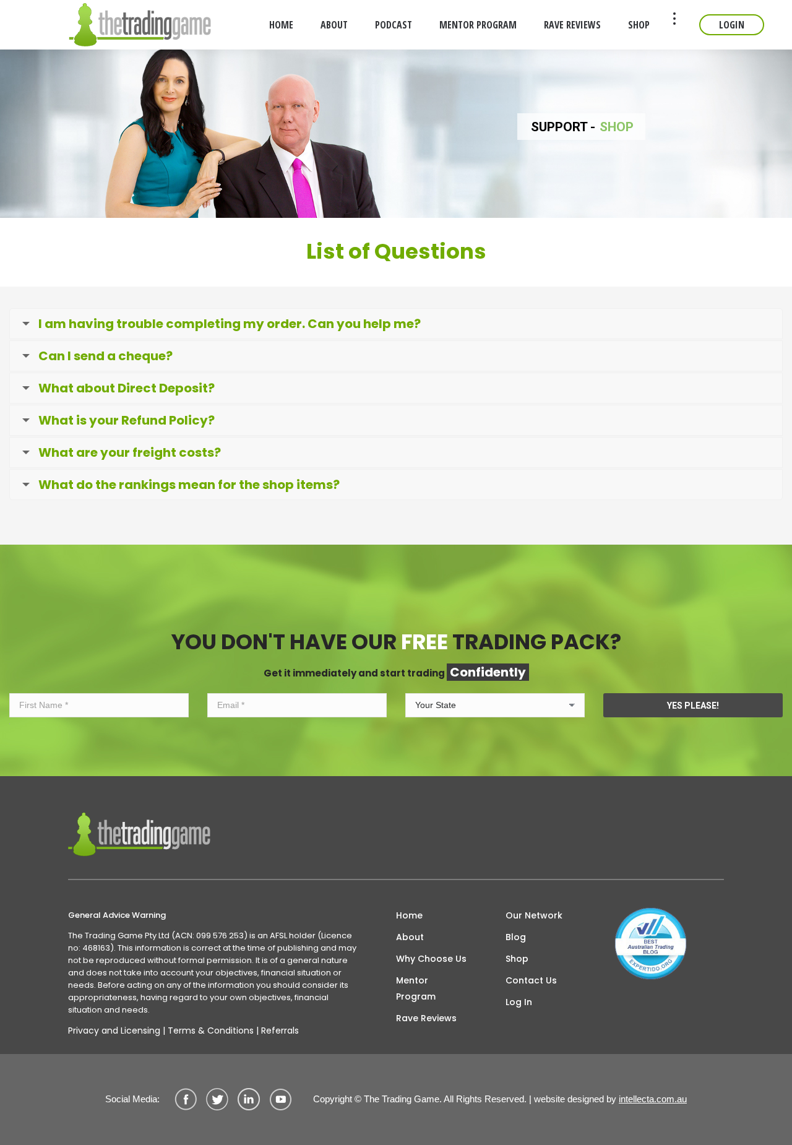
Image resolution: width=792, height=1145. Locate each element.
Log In (519, 1002)
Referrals (280, 1030)
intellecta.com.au (653, 1099)
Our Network (534, 915)
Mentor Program (416, 988)
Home (409, 915)
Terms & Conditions (211, 1030)
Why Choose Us (431, 959)
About (410, 937)
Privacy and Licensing (114, 1030)
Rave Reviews (426, 1018)
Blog (516, 937)
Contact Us (531, 980)
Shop (517, 959)
